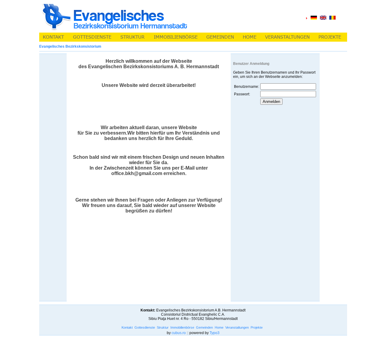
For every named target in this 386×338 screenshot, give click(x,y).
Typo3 (215, 333)
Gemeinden (204, 327)
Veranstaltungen (237, 327)
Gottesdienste (144, 327)
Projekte (257, 327)
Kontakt (127, 327)
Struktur (163, 327)
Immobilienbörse (182, 327)
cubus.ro (179, 333)
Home (219, 327)
